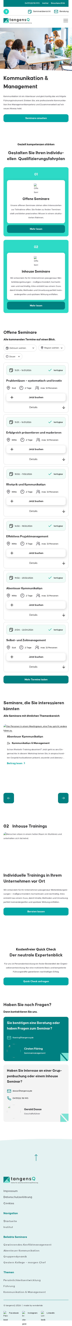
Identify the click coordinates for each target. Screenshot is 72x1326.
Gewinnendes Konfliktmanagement (27, 1244)
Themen (8, 1272)
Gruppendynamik (15, 1256)
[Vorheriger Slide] (8, 798)
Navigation (10, 1213)
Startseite (10, 1221)
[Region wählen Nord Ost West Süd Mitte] (51, 348)
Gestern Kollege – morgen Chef (24, 1262)
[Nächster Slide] (63, 798)
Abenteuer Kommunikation (21, 1250)
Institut (45, 3)
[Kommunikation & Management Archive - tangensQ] (17, 21)
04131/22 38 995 (32, 3)
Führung (9, 1286)
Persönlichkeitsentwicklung (22, 1280)
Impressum (10, 1191)
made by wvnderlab (33, 1305)
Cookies (8, 1203)
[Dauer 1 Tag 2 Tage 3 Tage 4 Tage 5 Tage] (12, 356)
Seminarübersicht (42, 11)
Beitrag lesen (14, 763)
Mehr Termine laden (36, 679)
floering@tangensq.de (23, 1038)
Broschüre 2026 (58, 3)
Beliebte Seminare (15, 1237)
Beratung (64, 11)
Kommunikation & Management (24, 1292)
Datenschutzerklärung (17, 1197)
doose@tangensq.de (22, 1091)
